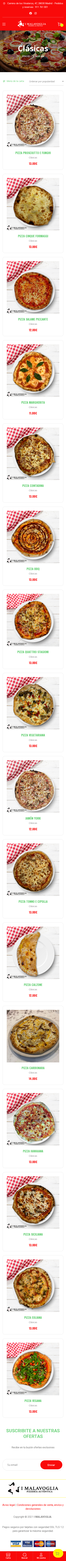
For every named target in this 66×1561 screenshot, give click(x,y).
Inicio (26, 56)
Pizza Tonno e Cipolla (33, 901)
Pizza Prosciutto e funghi (33, 153)
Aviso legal (8, 1504)
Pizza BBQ (33, 569)
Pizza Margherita (33, 402)
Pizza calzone (33, 985)
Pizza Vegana (33, 1401)
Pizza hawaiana (33, 1151)
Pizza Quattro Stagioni (33, 652)
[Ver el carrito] (58, 1553)
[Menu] (3, 24)
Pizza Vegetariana (33, 735)
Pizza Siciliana (33, 1234)
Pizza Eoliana (33, 1317)
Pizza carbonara (33, 1068)
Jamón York (33, 818)
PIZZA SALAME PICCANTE (33, 319)
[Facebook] (30, 13)
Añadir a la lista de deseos (27, 126)
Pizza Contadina (33, 486)
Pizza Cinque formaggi (33, 236)
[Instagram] (35, 13)
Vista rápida (38, 126)
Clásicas (33, 157)
